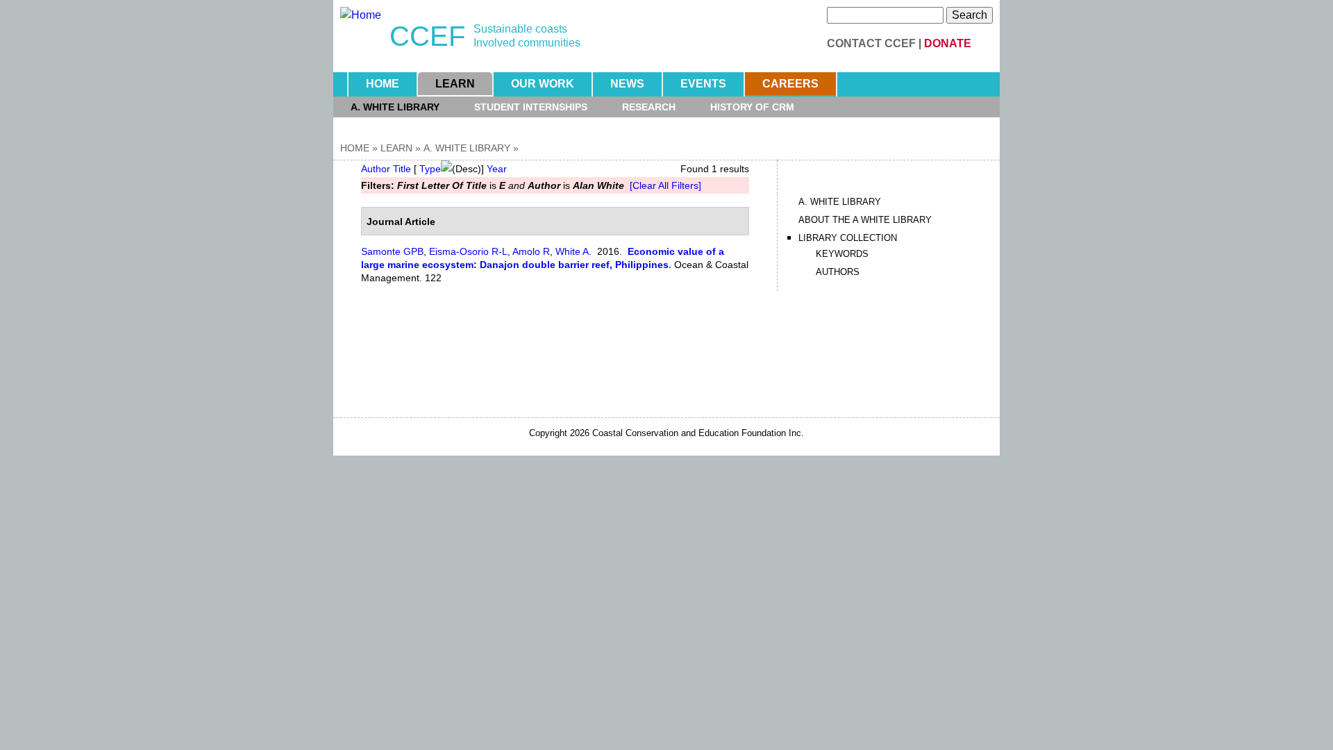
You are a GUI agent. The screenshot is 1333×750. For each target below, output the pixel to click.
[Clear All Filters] (665, 185)
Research (649, 106)
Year (497, 168)
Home (382, 84)
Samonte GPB (392, 251)
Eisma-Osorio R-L (468, 251)
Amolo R (531, 251)
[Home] (360, 15)
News (627, 84)
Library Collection (847, 238)
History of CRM (752, 106)
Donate (947, 43)
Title (402, 168)
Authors (838, 272)
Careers (790, 84)
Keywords (842, 254)
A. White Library (395, 106)
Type (430, 168)
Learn (455, 84)
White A (572, 251)
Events (703, 84)
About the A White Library (865, 220)
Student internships (530, 106)
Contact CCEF (871, 43)
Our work (542, 84)
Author (375, 168)
